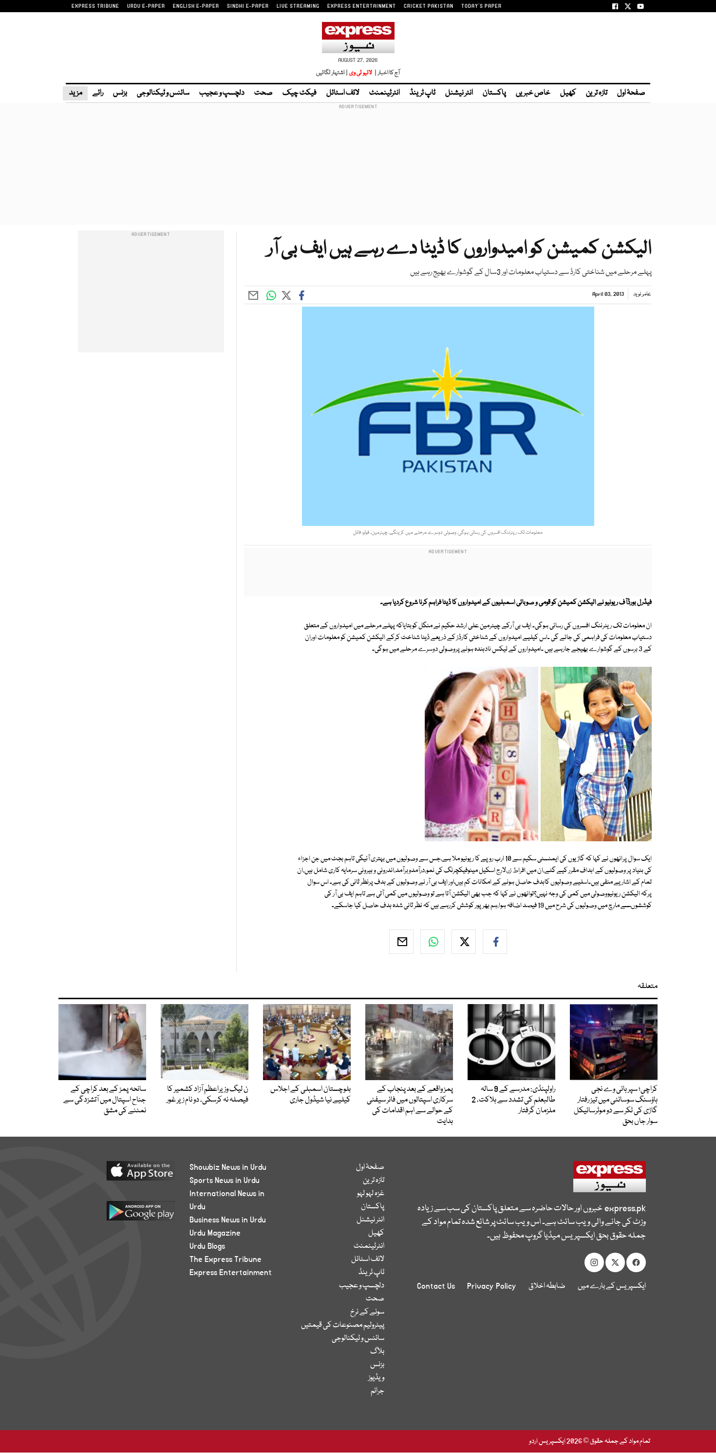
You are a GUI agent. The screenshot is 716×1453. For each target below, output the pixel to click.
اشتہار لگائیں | (332, 72)
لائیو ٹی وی (360, 72)
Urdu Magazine (215, 1233)
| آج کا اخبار (386, 72)
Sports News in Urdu (224, 1180)
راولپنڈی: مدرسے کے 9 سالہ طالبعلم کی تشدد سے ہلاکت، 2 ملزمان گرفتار (513, 1100)
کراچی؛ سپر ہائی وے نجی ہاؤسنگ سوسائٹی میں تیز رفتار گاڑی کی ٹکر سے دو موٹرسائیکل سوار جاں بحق (616, 1105)
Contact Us (436, 1286)
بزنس (120, 93)
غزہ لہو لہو (370, 1194)
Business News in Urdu (227, 1220)
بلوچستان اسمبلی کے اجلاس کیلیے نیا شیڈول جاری (310, 1095)
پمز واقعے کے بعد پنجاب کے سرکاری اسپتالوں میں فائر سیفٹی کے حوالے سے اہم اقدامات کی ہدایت (410, 1105)
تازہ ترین (596, 93)
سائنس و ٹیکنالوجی (163, 93)
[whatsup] (432, 942)
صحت (263, 93)
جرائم (377, 1391)
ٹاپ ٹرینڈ (422, 93)
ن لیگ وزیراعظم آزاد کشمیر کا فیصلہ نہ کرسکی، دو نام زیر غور (207, 1095)
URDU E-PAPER (146, 6)
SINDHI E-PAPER (248, 6)
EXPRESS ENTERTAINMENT (361, 6)
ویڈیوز (376, 1378)
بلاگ (377, 1351)
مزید (75, 93)
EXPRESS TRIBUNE (95, 6)
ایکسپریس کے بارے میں (612, 1286)
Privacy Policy (491, 1286)
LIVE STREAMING (298, 6)
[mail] (401, 942)
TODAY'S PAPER (481, 6)
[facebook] (495, 942)
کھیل (568, 93)
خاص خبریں (533, 93)
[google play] (122, 1214)
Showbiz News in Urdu (227, 1167)
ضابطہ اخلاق (546, 1286)
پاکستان (494, 93)
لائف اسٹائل (342, 93)
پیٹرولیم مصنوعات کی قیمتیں (342, 1325)
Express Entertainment (230, 1273)
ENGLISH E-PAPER (196, 6)
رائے (98, 93)
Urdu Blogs (207, 1246)
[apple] (122, 1174)
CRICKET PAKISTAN (428, 6)
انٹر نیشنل (459, 93)
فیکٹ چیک (300, 93)
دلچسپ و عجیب (222, 93)
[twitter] (464, 942)
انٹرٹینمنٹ (384, 93)
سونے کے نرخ (367, 1312)
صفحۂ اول (631, 93)
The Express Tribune (225, 1259)
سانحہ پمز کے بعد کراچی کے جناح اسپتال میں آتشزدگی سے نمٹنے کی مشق (104, 1100)
